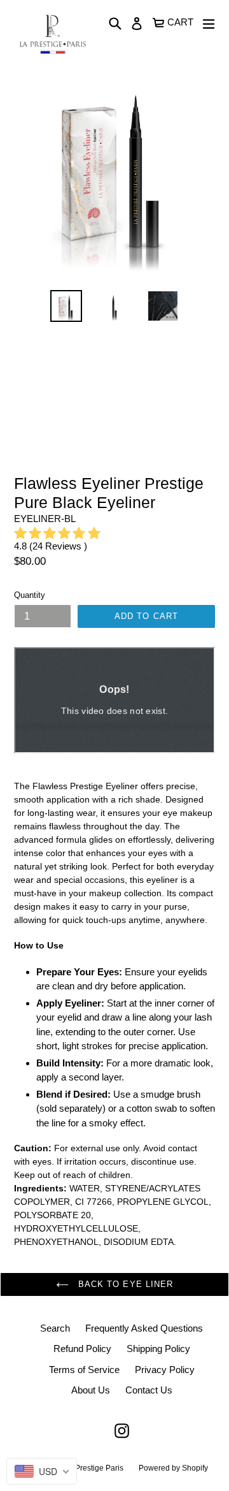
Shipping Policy (158, 1348)
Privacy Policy (165, 1369)
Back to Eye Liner (124, 1284)
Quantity (29, 595)
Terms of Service (84, 1369)
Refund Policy (82, 1348)
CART (181, 20)
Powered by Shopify (173, 1468)
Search (55, 1328)
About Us (90, 1390)
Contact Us (148, 1390)
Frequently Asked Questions (144, 1328)
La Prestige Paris (93, 1468)
